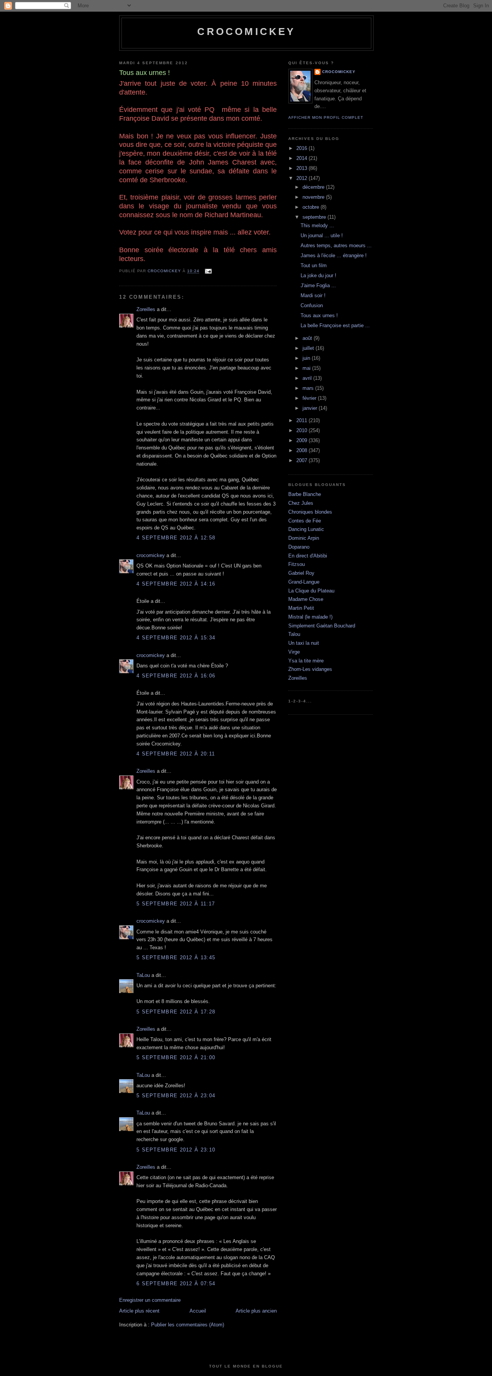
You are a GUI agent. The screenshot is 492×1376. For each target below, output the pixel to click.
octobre (312, 207)
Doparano (298, 547)
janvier (311, 408)
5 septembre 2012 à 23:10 (175, 1150)
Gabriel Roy (301, 573)
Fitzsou (296, 564)
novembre (314, 197)
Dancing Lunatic (306, 529)
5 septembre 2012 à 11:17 (175, 904)
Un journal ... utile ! (322, 235)
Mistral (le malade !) (310, 617)
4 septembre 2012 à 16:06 (175, 676)
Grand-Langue (303, 582)
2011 (302, 420)
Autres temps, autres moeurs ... (336, 245)
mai (307, 368)
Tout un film (314, 265)
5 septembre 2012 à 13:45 (175, 957)
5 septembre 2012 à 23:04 (175, 1095)
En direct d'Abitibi (307, 556)
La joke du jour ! (318, 275)
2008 (302, 450)
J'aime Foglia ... (318, 285)
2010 (302, 430)
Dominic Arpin (303, 538)
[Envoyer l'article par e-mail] (207, 271)
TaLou (143, 975)
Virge (294, 652)
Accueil (197, 1311)
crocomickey (246, 31)
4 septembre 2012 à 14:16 (175, 584)
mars (309, 388)
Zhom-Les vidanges (310, 669)
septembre (315, 217)
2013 (302, 168)
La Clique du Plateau (311, 591)
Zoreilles (145, 309)
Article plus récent (139, 1311)
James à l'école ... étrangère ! (334, 255)
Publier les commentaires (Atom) (187, 1325)
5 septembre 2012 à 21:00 (175, 1057)
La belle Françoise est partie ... (335, 325)
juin (307, 358)
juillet (309, 348)
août (308, 338)
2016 (302, 148)
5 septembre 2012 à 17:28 (175, 1012)
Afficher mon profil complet (325, 117)
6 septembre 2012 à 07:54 (175, 1283)
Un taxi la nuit (303, 643)
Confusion (312, 305)
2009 (302, 440)
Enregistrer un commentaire (150, 1300)
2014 (302, 158)
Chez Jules (300, 503)
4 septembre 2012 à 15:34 (175, 638)
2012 (302, 178)
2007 (302, 460)
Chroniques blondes (310, 512)
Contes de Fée (304, 521)
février (310, 398)
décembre (314, 187)
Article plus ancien (256, 1311)
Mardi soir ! (313, 295)
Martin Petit (301, 608)
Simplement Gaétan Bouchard (321, 626)
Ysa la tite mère (306, 661)
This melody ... (317, 225)
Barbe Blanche (304, 494)
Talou (294, 634)
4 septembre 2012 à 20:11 (175, 754)
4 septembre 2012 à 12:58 (175, 538)
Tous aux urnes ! (319, 315)
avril (308, 378)
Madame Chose (305, 599)
